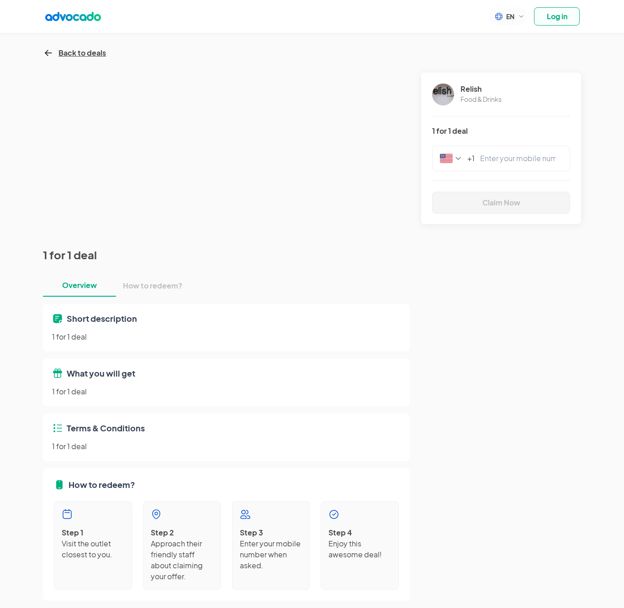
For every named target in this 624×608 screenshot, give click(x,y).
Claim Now (501, 202)
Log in (557, 16)
